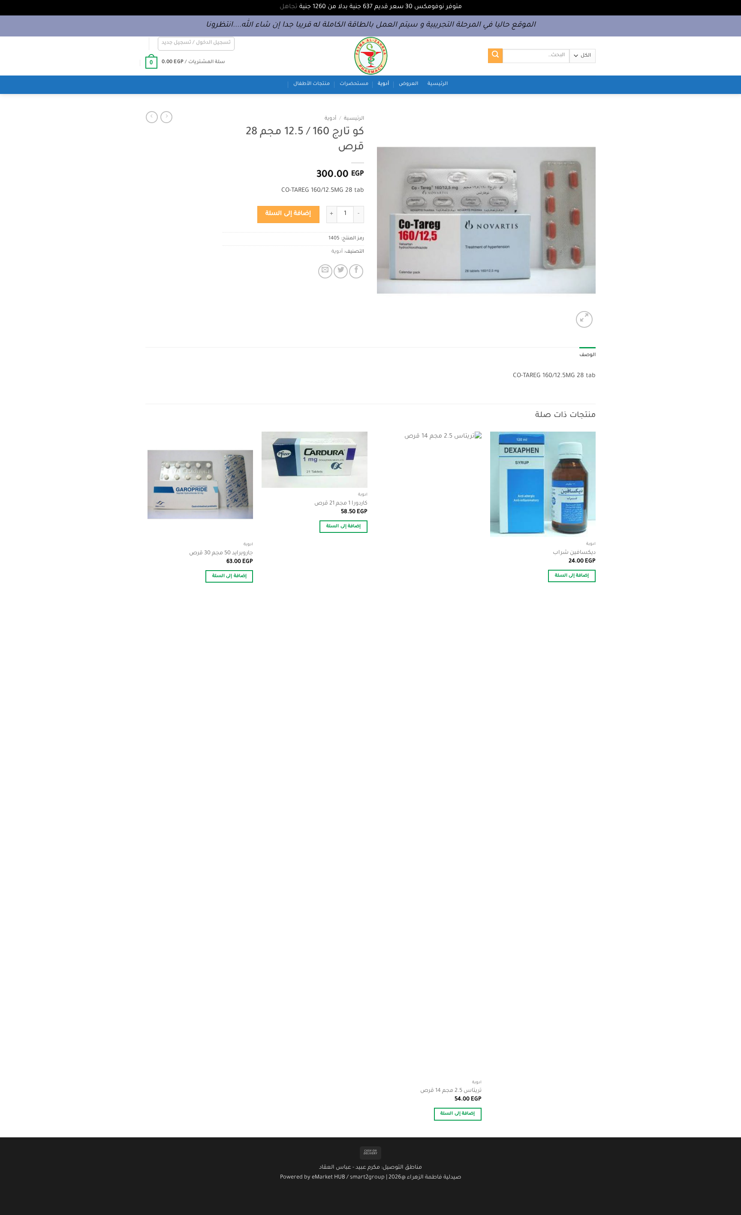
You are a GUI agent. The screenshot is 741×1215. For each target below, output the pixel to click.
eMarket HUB (328, 1178)
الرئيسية (438, 84)
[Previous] (595, 783)
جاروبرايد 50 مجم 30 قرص (221, 553)
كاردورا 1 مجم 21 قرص (340, 504)
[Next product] (166, 117)
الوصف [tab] (587, 355)
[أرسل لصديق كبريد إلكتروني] (325, 271)
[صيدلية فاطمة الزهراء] (370, 56)
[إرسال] (495, 55)
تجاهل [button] (289, 7)
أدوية (383, 84)
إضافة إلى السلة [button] (572, 576)
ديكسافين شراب (574, 553)
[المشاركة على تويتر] (341, 271)
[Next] (148, 783)
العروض (408, 84)
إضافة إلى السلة (288, 214)
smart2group (367, 1178)
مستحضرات (354, 84)
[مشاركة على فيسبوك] (356, 271)
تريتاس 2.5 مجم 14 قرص (451, 1091)
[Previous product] (152, 117)
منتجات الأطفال (311, 84)
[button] (196, 44)
